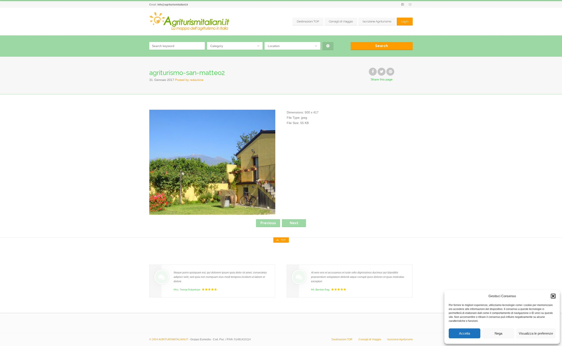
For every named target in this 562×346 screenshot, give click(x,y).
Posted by (189, 80)
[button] (553, 296)
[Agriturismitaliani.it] (190, 21)
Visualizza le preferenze (536, 333)
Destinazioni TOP (308, 21)
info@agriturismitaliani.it (172, 4)
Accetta (464, 333)
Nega (498, 333)
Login (404, 21)
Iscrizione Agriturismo (377, 21)
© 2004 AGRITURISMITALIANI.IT (168, 339)
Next (294, 223)
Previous (268, 223)
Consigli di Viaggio (341, 21)
